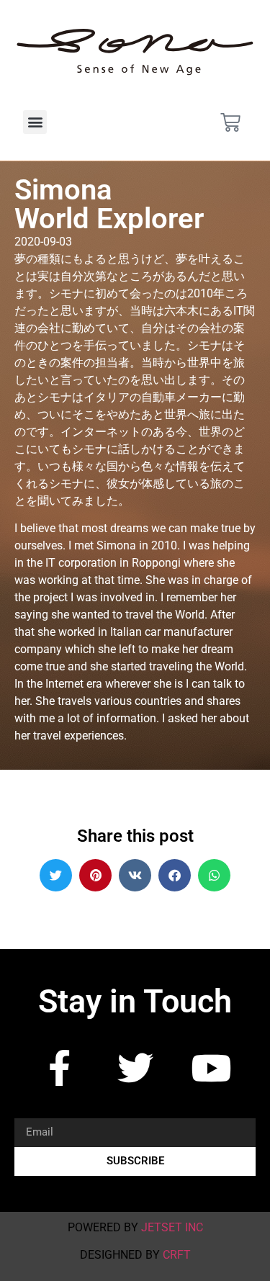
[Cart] (230, 122)
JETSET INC (172, 1227)
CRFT (177, 1255)
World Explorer (109, 218)
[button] (35, 122)
